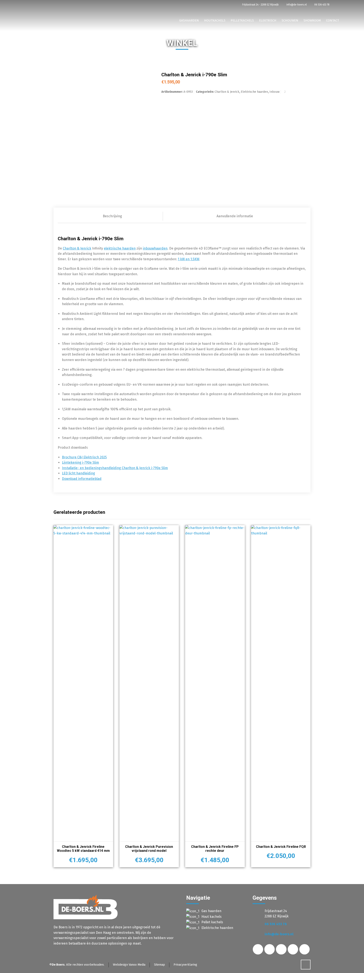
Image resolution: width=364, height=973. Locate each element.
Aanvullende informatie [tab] (235, 216)
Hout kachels (211, 917)
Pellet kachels (212, 922)
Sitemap (159, 964)
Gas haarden (211, 911)
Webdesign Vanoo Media (129, 964)
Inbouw (274, 92)
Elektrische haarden (254, 92)
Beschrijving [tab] (112, 216)
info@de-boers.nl (296, 4)
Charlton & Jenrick (227, 92)
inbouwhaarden (155, 248)
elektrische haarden (120, 248)
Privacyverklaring (185, 964)
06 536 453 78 (321, 4)
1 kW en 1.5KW (188, 259)
